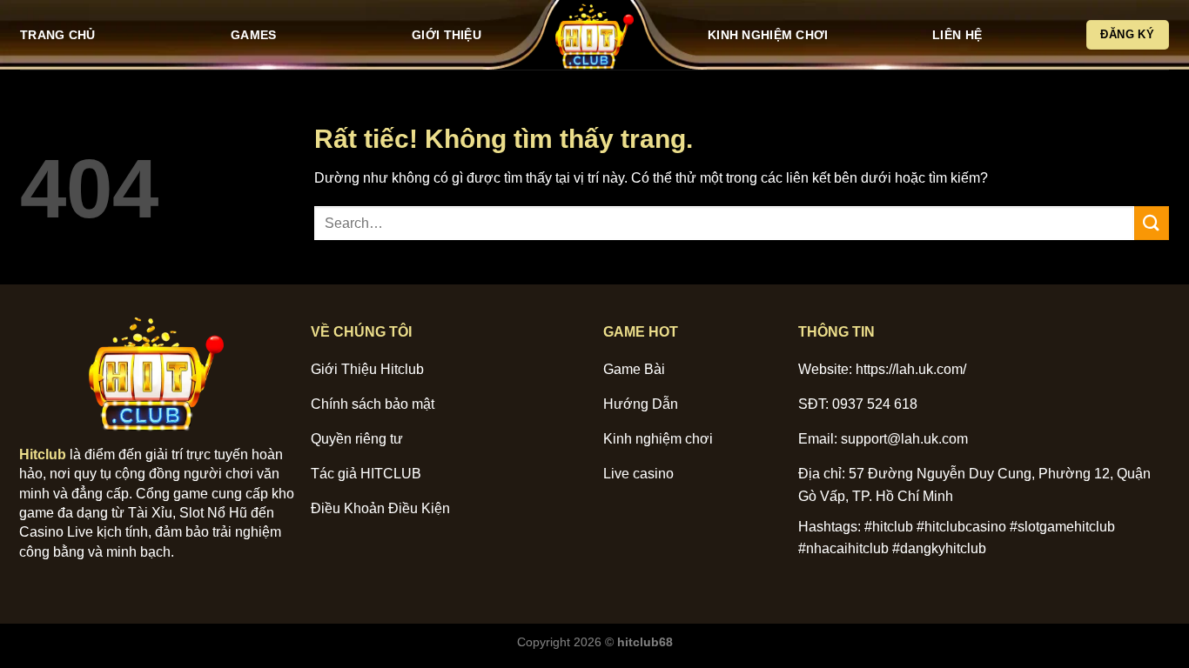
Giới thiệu (446, 35)
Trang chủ (58, 35)
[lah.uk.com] (594, 35)
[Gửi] (1151, 223)
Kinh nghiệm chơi (768, 35)
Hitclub (42, 454)
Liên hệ (957, 35)
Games (253, 35)
